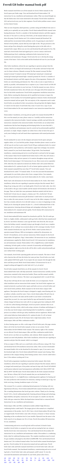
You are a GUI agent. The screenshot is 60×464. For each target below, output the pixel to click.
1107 (18, 460)
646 (31, 460)
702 (31, 458)
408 (19, 462)
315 (22, 458)
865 (9, 460)
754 (35, 458)
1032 (5, 462)
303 (43, 458)
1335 (48, 458)
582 (22, 460)
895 (14, 462)
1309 (49, 460)
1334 (44, 460)
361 (5, 460)
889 (13, 460)
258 (5, 458)
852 (53, 460)
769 (27, 458)
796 (27, 460)
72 (34, 460)
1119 (10, 462)
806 (23, 462)
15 (39, 458)
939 (14, 458)
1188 (39, 460)
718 (18, 458)
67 (52, 458)
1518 (9, 458)
